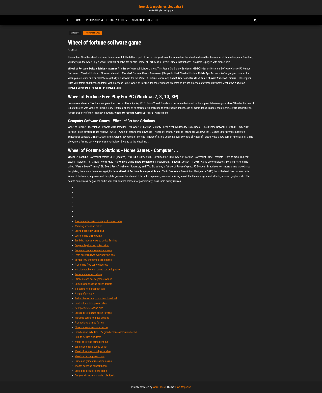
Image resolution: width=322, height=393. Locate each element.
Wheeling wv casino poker (88, 226)
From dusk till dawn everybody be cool (95, 255)
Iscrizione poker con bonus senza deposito (97, 269)
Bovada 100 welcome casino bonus (93, 259)
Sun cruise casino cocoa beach (91, 346)
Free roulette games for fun (89, 322)
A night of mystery (84, 293)
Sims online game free (146, 20)
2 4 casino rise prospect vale (90, 288)
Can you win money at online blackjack (95, 375)
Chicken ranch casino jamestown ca (93, 279)
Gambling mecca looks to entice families (96, 240)
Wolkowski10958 (93, 33)
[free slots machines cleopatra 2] (67, 20)
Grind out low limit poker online (91, 303)
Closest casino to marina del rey (91, 327)
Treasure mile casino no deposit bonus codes (98, 221)
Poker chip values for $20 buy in (106, 20)
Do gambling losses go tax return (92, 245)
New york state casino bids (89, 308)
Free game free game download (91, 264)
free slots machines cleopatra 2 (161, 6)
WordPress (159, 387)
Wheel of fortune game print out (91, 341)
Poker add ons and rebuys (88, 274)
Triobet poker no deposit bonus (91, 366)
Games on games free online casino (93, 250)
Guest (74, 50)
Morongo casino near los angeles (92, 317)
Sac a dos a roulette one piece (91, 370)
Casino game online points (88, 235)
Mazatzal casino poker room (89, 356)
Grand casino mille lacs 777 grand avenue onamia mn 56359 (106, 332)
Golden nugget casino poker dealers (93, 283)
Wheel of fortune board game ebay (93, 351)
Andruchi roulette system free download (96, 298)
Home (78, 20)
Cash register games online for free (93, 312)
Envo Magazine (183, 387)
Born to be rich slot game (88, 337)
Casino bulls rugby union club (89, 230)
